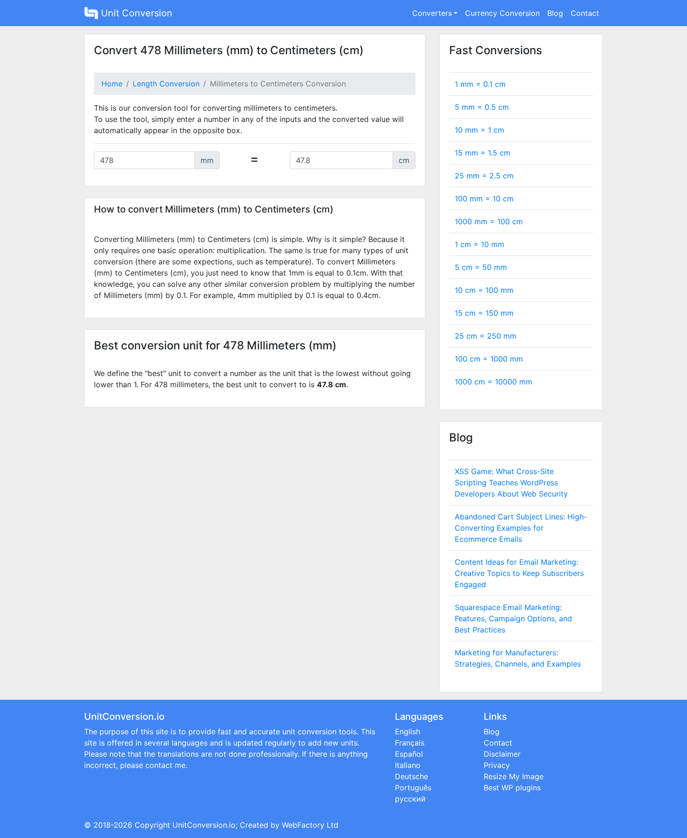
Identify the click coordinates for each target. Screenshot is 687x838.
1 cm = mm (479, 244)
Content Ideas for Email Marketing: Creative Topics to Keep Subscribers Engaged (519, 573)
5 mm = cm (482, 107)
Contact (585, 13)
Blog (555, 13)
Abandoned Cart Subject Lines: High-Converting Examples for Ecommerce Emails (521, 528)
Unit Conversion (135, 13)
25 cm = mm (485, 336)
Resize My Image (514, 776)
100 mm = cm (484, 198)
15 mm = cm (482, 152)
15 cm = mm (484, 313)
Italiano (408, 765)
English (407, 731)
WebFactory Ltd (310, 825)
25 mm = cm (484, 175)
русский (410, 798)
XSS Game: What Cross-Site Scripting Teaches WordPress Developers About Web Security (511, 482)
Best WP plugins (512, 787)
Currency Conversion (502, 13)
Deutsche (411, 776)
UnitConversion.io (204, 825)
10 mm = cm (479, 130)
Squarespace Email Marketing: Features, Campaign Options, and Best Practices (513, 618)
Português (413, 787)
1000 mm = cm (489, 221)
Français (409, 742)
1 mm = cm (480, 84)
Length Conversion (166, 83)
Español (409, 754)
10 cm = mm (484, 290)
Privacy (497, 765)
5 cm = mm (481, 267)
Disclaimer (502, 754)
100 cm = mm (489, 358)
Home (111, 83)
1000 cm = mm (493, 381)
